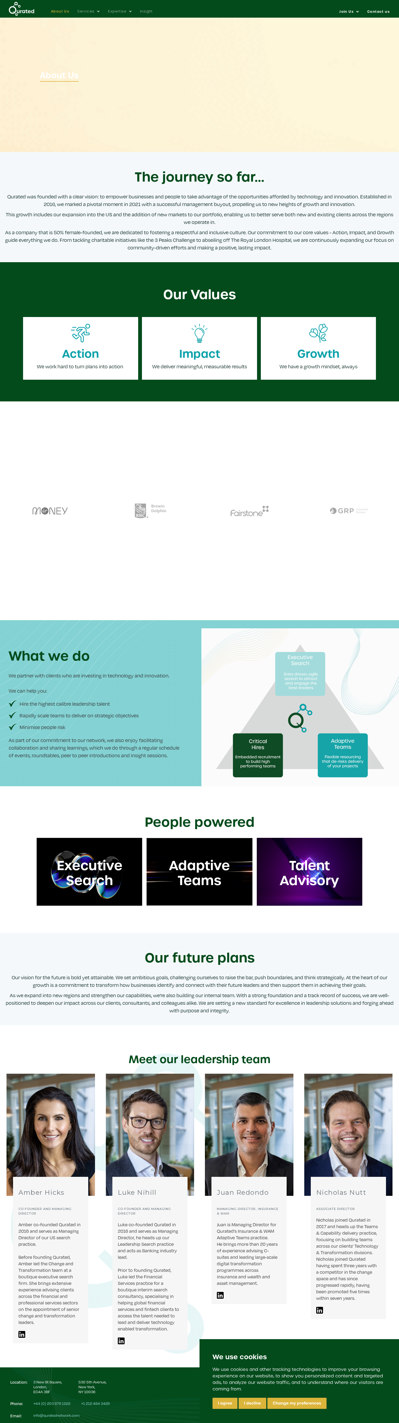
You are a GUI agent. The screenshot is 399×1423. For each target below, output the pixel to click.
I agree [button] (225, 1403)
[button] (88, 9)
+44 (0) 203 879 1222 (51, 1403)
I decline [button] (252, 1403)
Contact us (378, 11)
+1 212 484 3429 (95, 1403)
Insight (146, 11)
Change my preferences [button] (297, 1403)
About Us (60, 11)
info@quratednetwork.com (56, 1415)
